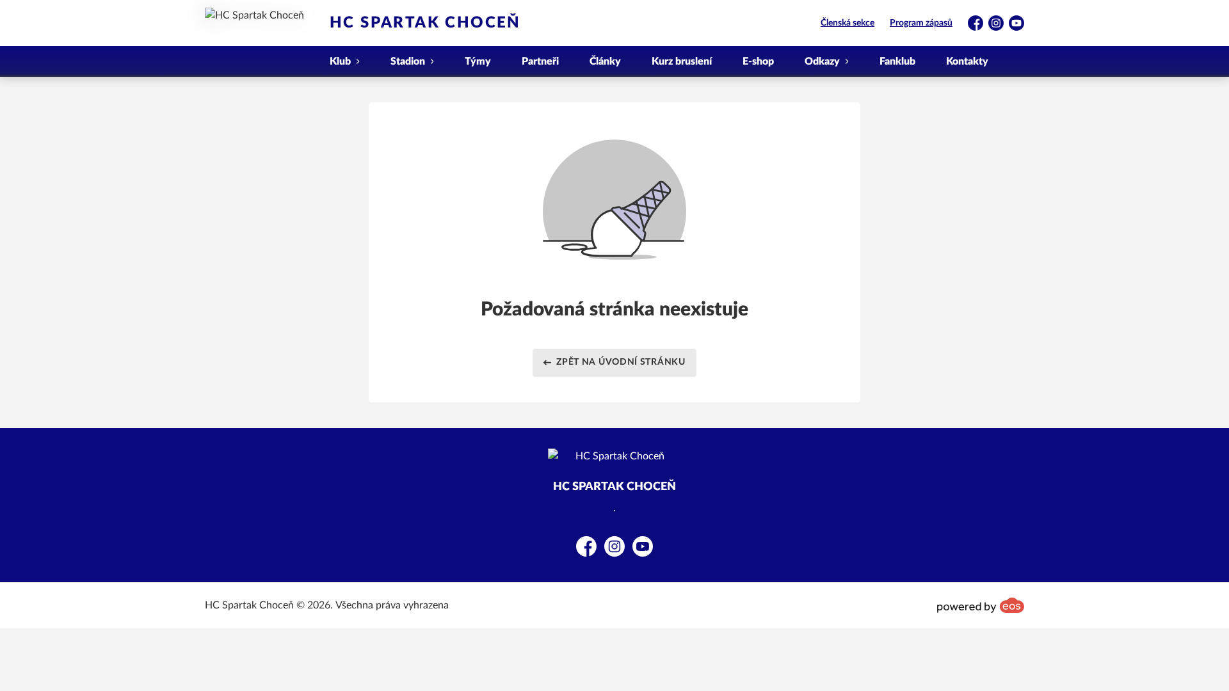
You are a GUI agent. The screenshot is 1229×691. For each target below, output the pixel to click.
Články (605, 61)
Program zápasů (921, 23)
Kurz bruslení (682, 61)
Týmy (478, 61)
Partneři (540, 61)
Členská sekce (847, 23)
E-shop (758, 61)
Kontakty (967, 61)
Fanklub (897, 61)
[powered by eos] (980, 605)
